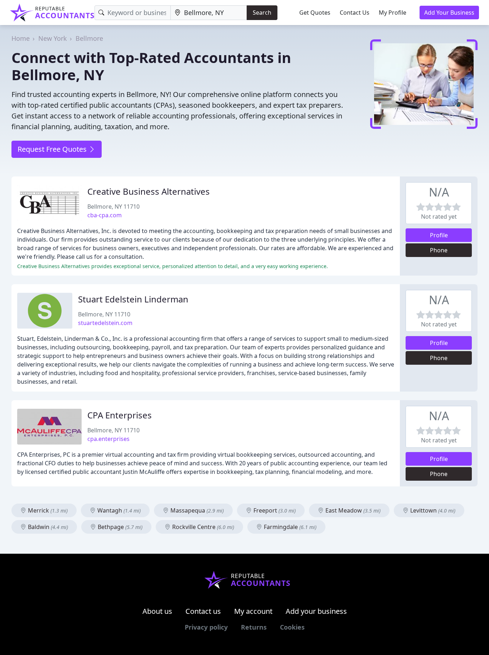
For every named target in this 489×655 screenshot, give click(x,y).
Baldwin (47, 527)
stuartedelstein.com (105, 323)
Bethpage (119, 527)
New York (52, 38)
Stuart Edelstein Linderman (133, 299)
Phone (438, 250)
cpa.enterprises (108, 439)
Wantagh (118, 510)
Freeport (274, 510)
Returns (254, 627)
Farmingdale (289, 527)
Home (20, 38)
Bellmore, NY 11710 (113, 206)
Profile (439, 235)
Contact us (203, 611)
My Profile (392, 12)
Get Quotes (314, 12)
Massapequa (196, 510)
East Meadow (352, 510)
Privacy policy (206, 627)
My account (253, 611)
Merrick (47, 510)
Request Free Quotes (53, 149)
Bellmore (89, 38)
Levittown (432, 510)
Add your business (316, 611)
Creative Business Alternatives (148, 191)
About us (157, 611)
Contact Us (354, 12)
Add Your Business (449, 12)
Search (262, 12)
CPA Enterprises (119, 415)
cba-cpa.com (104, 215)
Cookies (292, 627)
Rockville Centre (202, 527)
